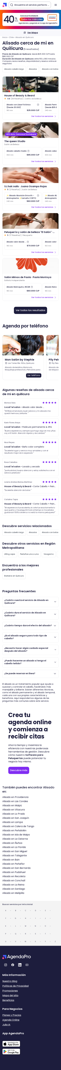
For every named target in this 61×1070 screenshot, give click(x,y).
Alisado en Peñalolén (14, 830)
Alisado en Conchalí (13, 880)
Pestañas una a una (29, 554)
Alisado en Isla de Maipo (16, 834)
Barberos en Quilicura (14, 576)
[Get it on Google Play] (13, 1051)
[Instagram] (5, 965)
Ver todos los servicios (42, 116)
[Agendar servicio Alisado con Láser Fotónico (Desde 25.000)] (22, 107)
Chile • (12, 37)
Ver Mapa (32, 32)
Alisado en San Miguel (14, 851)
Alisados (33, 69)
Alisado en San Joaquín (15, 818)
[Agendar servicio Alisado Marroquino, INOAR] (22, 289)
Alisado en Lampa (12, 822)
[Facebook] (12, 965)
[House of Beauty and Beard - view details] (30, 84)
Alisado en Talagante (14, 855)
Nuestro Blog (9, 981)
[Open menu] (56, 5)
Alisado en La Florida (14, 847)
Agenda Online (10, 1020)
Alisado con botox (50, 69)
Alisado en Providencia (15, 797)
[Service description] (38, 104)
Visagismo (49, 554)
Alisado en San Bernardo (16, 868)
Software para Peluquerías (25, 756)
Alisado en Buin (11, 859)
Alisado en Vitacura (13, 809)
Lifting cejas (9, 554)
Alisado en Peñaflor (13, 864)
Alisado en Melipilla (13, 893)
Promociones (10, 990)
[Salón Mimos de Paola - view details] (30, 266)
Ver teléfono (33, 375)
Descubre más (18, 770)
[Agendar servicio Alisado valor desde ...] (22, 243)
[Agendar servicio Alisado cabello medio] (22, 153)
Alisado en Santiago (13, 889)
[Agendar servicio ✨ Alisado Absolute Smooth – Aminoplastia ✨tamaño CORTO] (22, 198)
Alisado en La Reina (13, 884)
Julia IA (6, 1024)
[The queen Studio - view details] (30, 130)
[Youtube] (27, 965)
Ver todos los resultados (30, 310)
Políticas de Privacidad (15, 986)
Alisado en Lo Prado (13, 813)
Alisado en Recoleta (13, 876)
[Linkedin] (20, 965)
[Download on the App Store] (13, 1042)
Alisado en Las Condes (15, 801)
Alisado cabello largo (14, 69)
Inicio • (5, 37)
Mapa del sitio (10, 995)
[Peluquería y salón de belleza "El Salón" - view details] (30, 221)
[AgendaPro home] (4, 5)
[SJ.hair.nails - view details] (30, 175)
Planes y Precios (11, 1015)
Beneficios (8, 1000)
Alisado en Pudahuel (13, 872)
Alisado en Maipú (12, 805)
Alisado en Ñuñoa (12, 843)
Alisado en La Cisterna (15, 839)
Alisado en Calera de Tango (18, 826)
